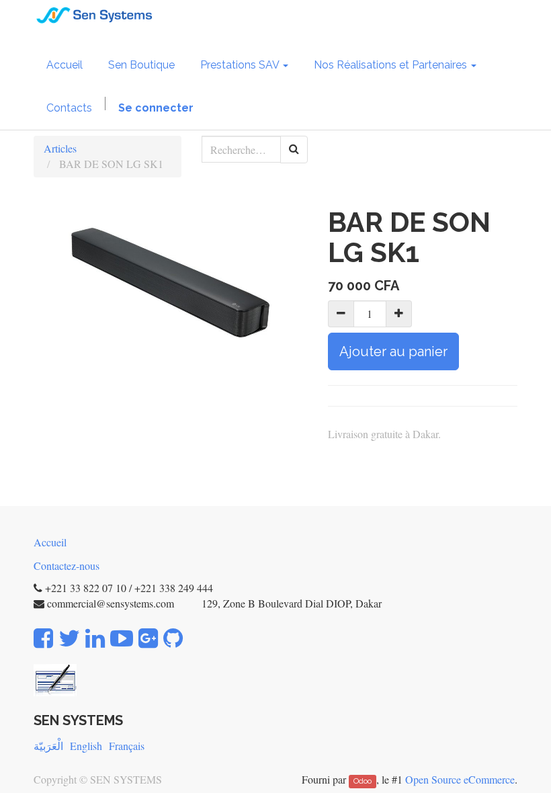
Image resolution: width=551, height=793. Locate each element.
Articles (60, 148)
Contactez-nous (66, 565)
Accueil (50, 542)
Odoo (362, 781)
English (86, 746)
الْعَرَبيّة (48, 746)
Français (126, 746)
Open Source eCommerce (460, 779)
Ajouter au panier (393, 351)
